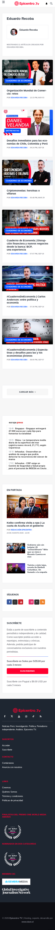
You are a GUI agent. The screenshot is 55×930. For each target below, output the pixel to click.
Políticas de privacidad (12, 800)
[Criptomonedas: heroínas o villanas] (27, 172)
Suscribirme (27, 671)
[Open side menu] (3, 2)
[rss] (42, 601)
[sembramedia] (16, 881)
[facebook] (9, 601)
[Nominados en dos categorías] (12, 859)
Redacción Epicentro (21, 530)
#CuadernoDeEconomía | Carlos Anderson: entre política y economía (26, 299)
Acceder (6, 745)
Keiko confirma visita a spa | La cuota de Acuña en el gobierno (26, 524)
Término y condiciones (12, 796)
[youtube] (20, 601)
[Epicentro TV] (27, 3)
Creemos (6, 787)
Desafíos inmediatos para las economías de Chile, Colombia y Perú (27, 142)
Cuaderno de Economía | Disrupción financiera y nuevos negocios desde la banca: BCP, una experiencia (27, 245)
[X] (14, 602)
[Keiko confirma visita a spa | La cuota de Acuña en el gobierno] (27, 507)
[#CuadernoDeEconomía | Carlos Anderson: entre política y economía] (27, 278)
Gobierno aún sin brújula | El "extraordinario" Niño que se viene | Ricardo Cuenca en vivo (37, 551)
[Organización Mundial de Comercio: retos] (27, 72)
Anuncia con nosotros (12, 767)
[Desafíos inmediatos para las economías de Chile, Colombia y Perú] (27, 122)
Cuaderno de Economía (19, 81)
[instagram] (31, 601)
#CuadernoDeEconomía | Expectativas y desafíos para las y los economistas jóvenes (27, 352)
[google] (36, 602)
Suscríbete (7, 749)
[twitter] (11, 716)
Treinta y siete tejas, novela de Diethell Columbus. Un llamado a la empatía (37, 568)
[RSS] (40, 716)
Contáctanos (8, 763)
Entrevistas (12, 131)
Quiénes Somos (9, 792)
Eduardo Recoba (28, 30)
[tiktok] (33, 716)
